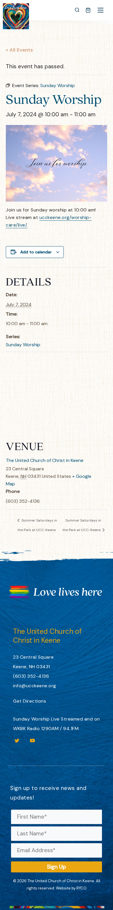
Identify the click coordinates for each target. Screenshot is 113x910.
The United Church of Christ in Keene (44, 460)
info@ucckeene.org (34, 686)
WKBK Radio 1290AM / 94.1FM (46, 728)
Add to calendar (36, 252)
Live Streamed (67, 719)
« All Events (19, 50)
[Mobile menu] (100, 10)
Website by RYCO (71, 888)
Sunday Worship (23, 345)
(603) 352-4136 (31, 676)
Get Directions (29, 701)
